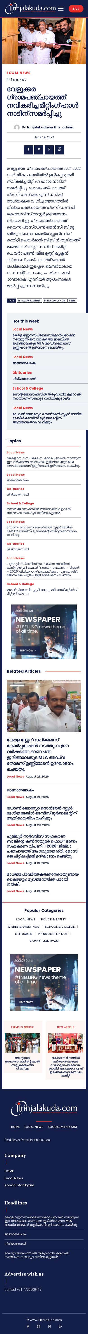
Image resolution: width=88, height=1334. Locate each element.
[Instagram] (39, 1327)
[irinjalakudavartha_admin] (18, 127)
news (72, 300)
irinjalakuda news (29, 300)
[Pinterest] (49, 149)
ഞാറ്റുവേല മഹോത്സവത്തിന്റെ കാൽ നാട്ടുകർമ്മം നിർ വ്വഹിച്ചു (22, 1063)
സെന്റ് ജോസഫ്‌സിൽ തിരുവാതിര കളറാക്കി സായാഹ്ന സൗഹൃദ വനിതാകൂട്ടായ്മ (46, 396)
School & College (27, 388)
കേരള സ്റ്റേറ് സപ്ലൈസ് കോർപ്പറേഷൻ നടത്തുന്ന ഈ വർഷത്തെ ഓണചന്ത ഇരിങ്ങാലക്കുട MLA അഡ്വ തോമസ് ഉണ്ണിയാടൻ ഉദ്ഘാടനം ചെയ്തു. (43, 341)
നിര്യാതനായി (24, 378)
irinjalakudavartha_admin (50, 127)
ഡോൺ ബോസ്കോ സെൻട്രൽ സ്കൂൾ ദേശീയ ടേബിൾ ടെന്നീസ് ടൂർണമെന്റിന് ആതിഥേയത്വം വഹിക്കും (47, 418)
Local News (18, 73)
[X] (38, 149)
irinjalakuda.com (54, 300)
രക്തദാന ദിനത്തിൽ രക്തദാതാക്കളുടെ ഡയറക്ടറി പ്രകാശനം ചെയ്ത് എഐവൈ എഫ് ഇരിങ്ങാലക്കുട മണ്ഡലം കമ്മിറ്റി (66, 1066)
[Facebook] (28, 149)
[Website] (49, 1327)
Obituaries (22, 372)
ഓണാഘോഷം (24, 363)
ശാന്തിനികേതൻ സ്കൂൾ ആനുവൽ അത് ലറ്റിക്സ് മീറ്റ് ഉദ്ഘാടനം (42, 591)
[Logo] (30, 8)
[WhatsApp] (59, 149)
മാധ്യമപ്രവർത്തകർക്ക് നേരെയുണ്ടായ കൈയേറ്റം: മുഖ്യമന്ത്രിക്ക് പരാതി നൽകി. (43, 879)
